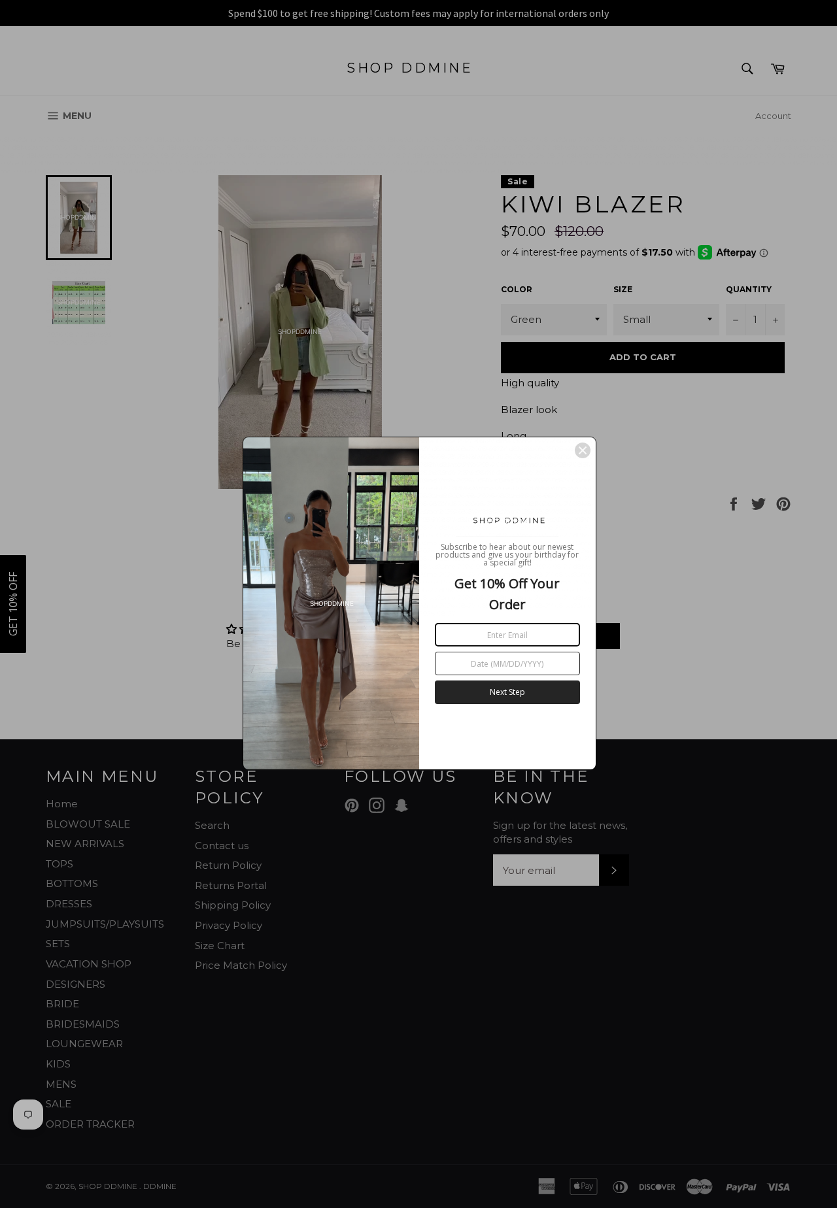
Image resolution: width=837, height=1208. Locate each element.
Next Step (507, 691)
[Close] (582, 450)
